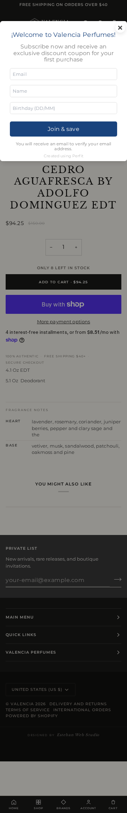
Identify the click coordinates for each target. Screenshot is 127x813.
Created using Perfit (63, 155)
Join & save (63, 129)
